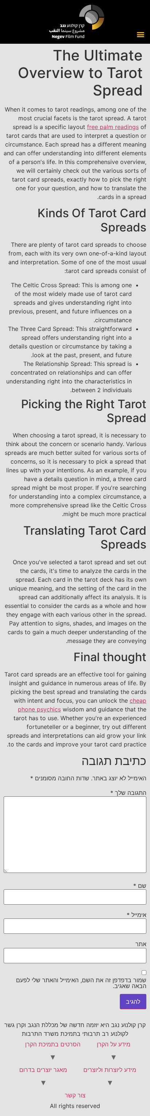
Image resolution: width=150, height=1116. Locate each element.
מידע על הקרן (113, 1044)
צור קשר (75, 1095)
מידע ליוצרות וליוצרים (109, 1069)
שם (139, 886)
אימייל (136, 915)
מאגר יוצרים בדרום (43, 1069)
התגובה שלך (128, 793)
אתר (140, 944)
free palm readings (113, 126)
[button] (140, 34)
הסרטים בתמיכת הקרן (52, 1044)
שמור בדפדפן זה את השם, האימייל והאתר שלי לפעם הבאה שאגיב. (81, 983)
